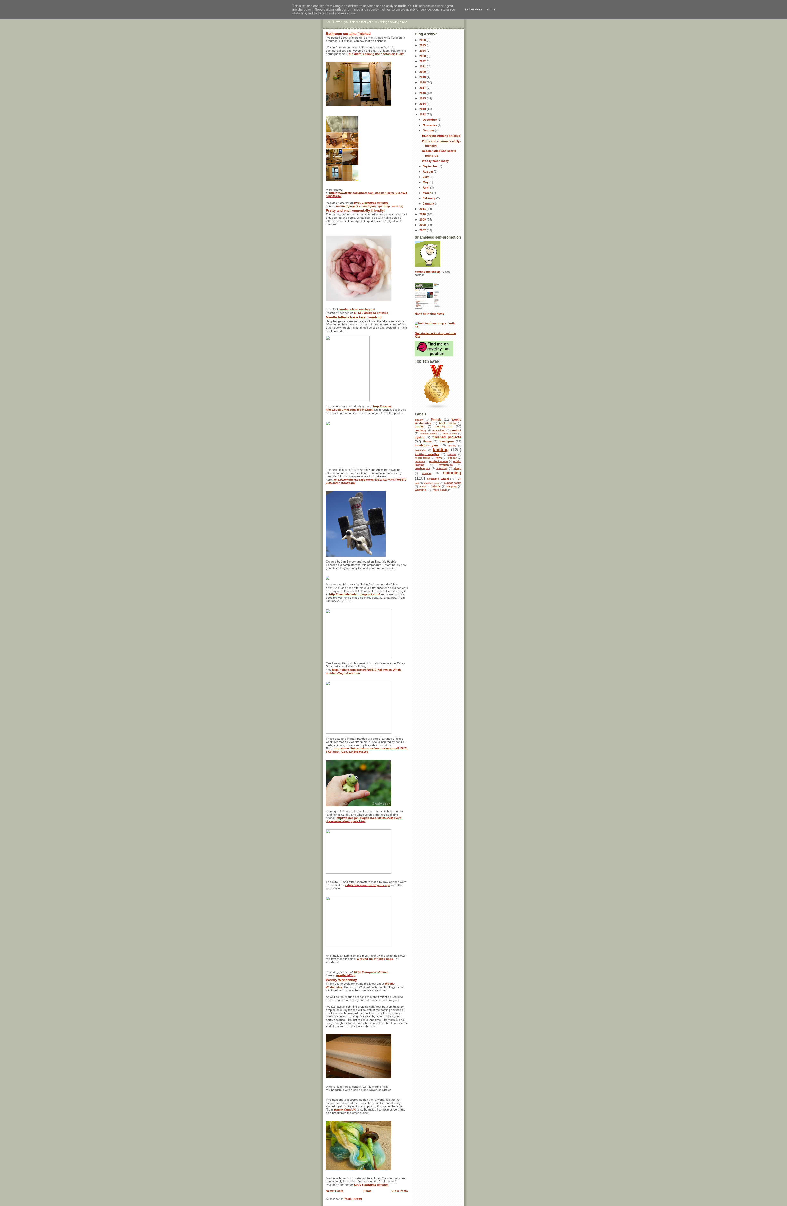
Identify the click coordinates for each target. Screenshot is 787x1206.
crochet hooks (428, 433)
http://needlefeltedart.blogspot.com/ (354, 594)
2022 (423, 61)
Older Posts (399, 1190)
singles (426, 473)
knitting (441, 449)
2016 (423, 93)
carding (419, 426)
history (452, 445)
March (427, 192)
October (429, 130)
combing (420, 430)
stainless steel (431, 483)
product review (438, 461)
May (426, 182)
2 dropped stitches (375, 312)
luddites (451, 454)
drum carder (450, 433)
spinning (384, 206)
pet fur (452, 457)
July (426, 176)
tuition (422, 486)
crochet (455, 430)
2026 (423, 40)
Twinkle (436, 419)
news (439, 457)
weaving (397, 206)
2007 (423, 230)
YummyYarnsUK (345, 1109)
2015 (423, 98)
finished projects (348, 206)
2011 (423, 208)
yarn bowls (440, 490)
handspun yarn (426, 445)
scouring (442, 468)
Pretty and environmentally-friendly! (355, 211)
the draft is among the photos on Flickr (376, 54)
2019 (423, 77)
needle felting (345, 975)
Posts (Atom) (353, 1198)
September (431, 166)
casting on (443, 426)
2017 (423, 87)
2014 (423, 103)
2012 (423, 114)
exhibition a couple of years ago (367, 885)
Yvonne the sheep (427, 271)
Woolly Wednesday (341, 980)
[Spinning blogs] (438, 387)
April (426, 187)
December (430, 119)
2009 (423, 219)
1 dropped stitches (375, 202)
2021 (423, 66)
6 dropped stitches (375, 1184)
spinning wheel (438, 478)
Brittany (419, 419)
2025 (423, 45)
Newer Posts (334, 1190)
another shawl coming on (356, 309)
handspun (369, 206)
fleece (427, 441)
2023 (423, 56)
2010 (423, 214)
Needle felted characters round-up (353, 317)
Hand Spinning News (429, 313)
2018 (423, 82)
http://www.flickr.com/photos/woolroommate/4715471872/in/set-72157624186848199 (367, 750)
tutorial (436, 486)
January (429, 203)
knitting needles (427, 454)
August (428, 171)
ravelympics (422, 468)
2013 (423, 109)
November (430, 125)
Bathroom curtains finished (348, 34)
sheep (457, 468)
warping (451, 486)
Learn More (473, 9)
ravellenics (446, 465)
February (429, 198)
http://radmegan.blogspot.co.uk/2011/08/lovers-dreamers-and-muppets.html (364, 819)
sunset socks (452, 483)
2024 (423, 50)
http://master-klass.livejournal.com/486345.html (359, 408)
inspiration (420, 450)
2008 (423, 224)
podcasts (420, 461)
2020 (423, 71)
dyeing (419, 437)
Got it (491, 9)
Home (367, 1190)
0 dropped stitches (375, 972)
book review (447, 423)
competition (438, 430)
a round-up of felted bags (375, 958)
